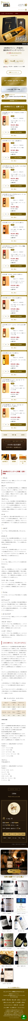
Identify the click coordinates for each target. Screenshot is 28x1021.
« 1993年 (4, 109)
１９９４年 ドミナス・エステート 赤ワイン (12, 274)
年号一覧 (14, 434)
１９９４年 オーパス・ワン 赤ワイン (10, 353)
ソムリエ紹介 (21, 1004)
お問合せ (23, 1002)
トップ (2, 13)
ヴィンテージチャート (8, 1004)
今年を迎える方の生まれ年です (14, 53)
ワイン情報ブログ (13, 1007)
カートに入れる (18, 132)
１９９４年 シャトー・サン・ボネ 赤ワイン (12, 140)
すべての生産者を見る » (14, 987)
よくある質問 (17, 1002)
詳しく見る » (14, 135)
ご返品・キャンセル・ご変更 (8, 1002)
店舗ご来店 (9, 999)
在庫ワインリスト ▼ (14, 72)
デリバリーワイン (21, 1007)
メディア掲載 (6, 1007)
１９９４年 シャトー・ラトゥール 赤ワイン (12, 297)
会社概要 (4, 999)
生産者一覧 (16, 1004)
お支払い (19, 999)
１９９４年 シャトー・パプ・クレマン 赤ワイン (13, 222)
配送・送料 (14, 999)
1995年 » (23, 109)
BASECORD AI (16, 1017)
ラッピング (24, 999)
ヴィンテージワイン (9, 13)
